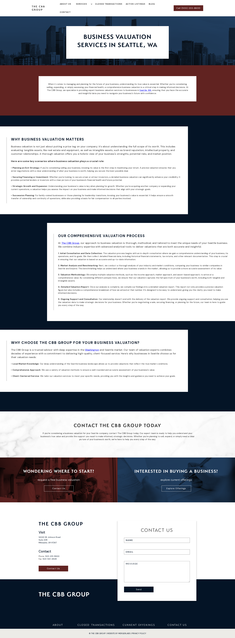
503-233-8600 (52, 556)
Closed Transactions (108, 4)
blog (152, 4)
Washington (92, 349)
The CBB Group (70, 243)
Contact (65, 12)
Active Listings (135, 4)
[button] (84, 4)
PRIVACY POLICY (139, 633)
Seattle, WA (145, 90)
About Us (65, 4)
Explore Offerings (176, 488)
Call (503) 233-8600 (188, 8)
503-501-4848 (50, 559)
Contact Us (58, 488)
